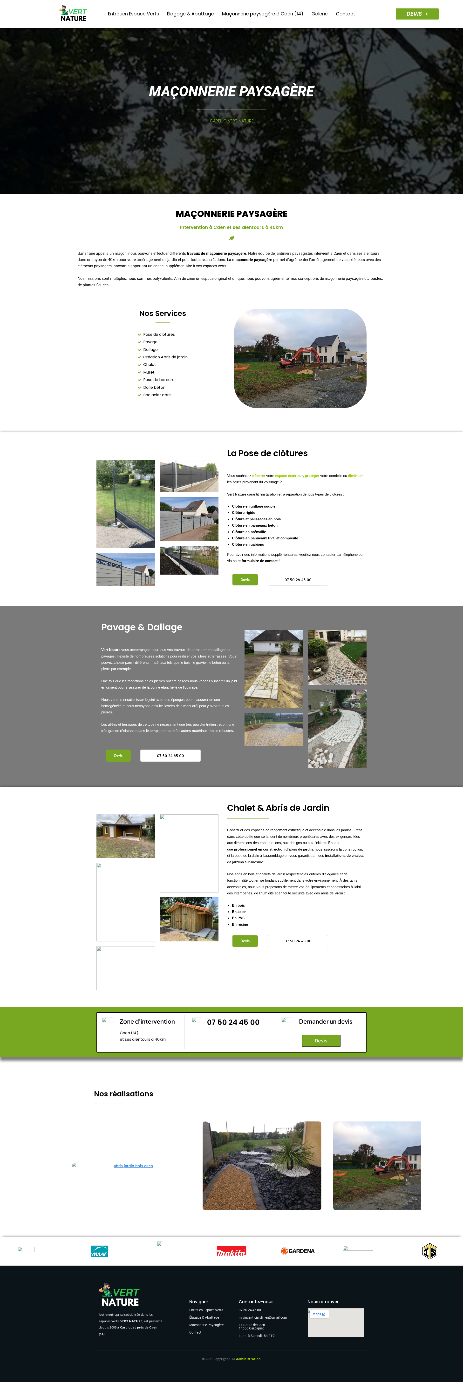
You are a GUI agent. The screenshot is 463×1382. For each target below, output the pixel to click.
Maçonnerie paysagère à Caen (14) (262, 14)
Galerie (320, 14)
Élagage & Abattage (190, 14)
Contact (345, 14)
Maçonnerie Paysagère (206, 1325)
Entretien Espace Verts (133, 14)
